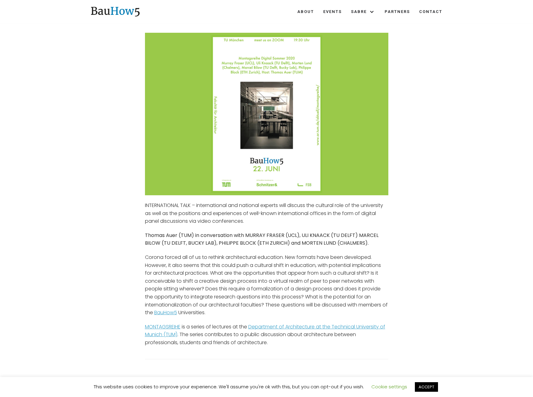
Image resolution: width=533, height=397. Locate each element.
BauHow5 (165, 312)
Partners (397, 11)
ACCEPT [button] (426, 387)
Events (332, 11)
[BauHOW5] (115, 12)
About (305, 11)
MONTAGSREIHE (162, 326)
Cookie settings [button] (389, 386)
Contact (430, 11)
